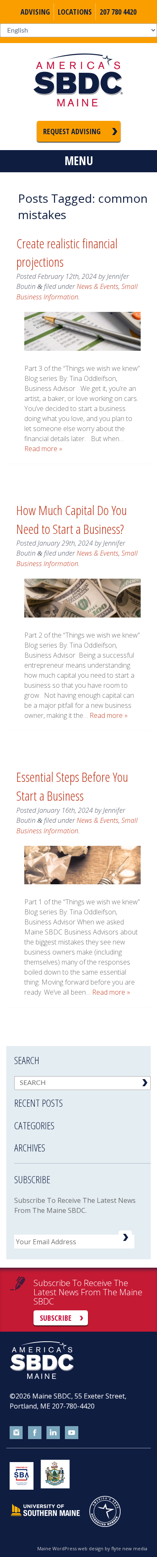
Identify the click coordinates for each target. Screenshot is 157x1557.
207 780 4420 (118, 12)
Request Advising (71, 131)
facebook (34, 1433)
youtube (71, 1433)
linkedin (53, 1433)
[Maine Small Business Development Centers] (78, 82)
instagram (16, 1433)
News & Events (97, 286)
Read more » (43, 448)
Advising (35, 12)
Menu (78, 160)
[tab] (82, 1097)
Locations (75, 12)
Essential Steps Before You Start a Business (72, 786)
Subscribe (56, 1318)
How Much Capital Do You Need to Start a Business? (71, 519)
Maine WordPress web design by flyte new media (92, 1548)
